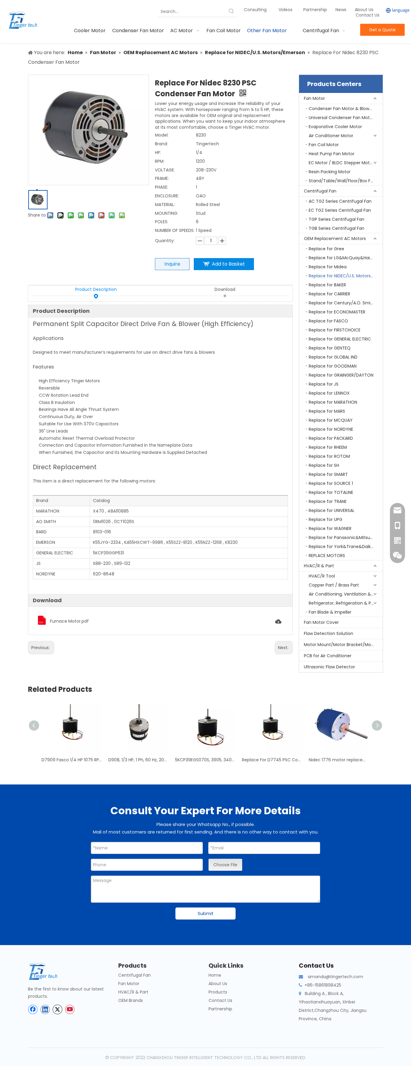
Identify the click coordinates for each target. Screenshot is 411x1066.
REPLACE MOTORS (327, 556)
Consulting (255, 10)
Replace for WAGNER (330, 528)
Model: (161, 135)
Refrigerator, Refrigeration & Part (343, 603)
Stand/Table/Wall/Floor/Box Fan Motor (346, 181)
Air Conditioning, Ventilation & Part (345, 594)
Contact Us (367, 15)
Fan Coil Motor (324, 145)
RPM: (159, 161)
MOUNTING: (166, 213)
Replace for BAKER (327, 285)
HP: (158, 152)
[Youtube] (70, 1009)
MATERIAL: (165, 205)
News (341, 10)
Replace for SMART (328, 474)
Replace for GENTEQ (330, 348)
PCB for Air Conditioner (327, 656)
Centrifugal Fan (320, 191)
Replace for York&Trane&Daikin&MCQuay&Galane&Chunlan (346, 547)
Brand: (161, 144)
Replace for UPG (325, 519)
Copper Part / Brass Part (334, 585)
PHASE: (161, 187)
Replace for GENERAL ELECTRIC (340, 339)
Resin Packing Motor (330, 172)
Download (225, 289)
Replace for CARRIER (329, 294)
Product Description (96, 289)
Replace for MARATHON (333, 402)
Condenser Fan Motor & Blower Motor (346, 109)
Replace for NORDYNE (331, 429)
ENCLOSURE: (167, 196)
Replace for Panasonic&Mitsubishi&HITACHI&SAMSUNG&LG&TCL (346, 538)
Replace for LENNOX (329, 393)
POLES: (161, 222)
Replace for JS (323, 384)
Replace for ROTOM (329, 456)
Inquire (172, 263)
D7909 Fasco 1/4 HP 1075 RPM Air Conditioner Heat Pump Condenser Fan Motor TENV (72, 760)
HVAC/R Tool (322, 576)
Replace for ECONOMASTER (337, 312)
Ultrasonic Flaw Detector (329, 667)
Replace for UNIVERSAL (331, 510)
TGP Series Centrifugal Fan (336, 219)
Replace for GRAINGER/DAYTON (341, 375)
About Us (364, 10)
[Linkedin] (45, 1009)
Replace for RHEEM (328, 447)
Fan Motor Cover (321, 622)
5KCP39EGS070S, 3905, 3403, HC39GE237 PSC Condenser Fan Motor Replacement (205, 760)
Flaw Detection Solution (328, 633)
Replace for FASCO (328, 321)
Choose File (225, 865)
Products (218, 992)
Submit (206, 913)
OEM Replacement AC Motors (335, 239)
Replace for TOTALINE (331, 492)
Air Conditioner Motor (331, 136)
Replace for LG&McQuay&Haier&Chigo (346, 258)
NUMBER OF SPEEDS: (174, 230)
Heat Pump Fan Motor (331, 154)
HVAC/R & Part (319, 566)
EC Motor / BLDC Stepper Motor (341, 163)
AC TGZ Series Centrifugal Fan (340, 201)
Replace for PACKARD (331, 438)
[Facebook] (33, 1009)
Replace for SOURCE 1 (331, 483)
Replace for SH (324, 465)
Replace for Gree (326, 249)
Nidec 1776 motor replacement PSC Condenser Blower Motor (339, 760)
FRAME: (162, 178)
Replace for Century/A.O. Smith (342, 303)
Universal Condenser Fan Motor (341, 118)
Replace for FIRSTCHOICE (334, 330)
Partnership (315, 10)
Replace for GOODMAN (333, 366)
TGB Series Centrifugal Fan (336, 228)
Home (215, 975)
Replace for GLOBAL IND (333, 357)
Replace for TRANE (328, 501)
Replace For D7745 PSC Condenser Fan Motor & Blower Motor (272, 760)
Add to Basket (228, 263)
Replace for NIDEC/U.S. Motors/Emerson (346, 276)
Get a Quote (382, 30)
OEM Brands (130, 1000)
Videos (285, 10)
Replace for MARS (327, 411)
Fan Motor (314, 98)
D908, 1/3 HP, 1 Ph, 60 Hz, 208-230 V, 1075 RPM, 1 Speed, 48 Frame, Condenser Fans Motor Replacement (138, 760)
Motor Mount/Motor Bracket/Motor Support (343, 645)
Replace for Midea (328, 267)
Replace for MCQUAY (331, 420)
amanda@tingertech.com (335, 977)
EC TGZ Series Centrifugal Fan (340, 210)
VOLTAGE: (165, 170)
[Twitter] (57, 1009)
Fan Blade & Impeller (330, 612)
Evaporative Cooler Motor (335, 127)
